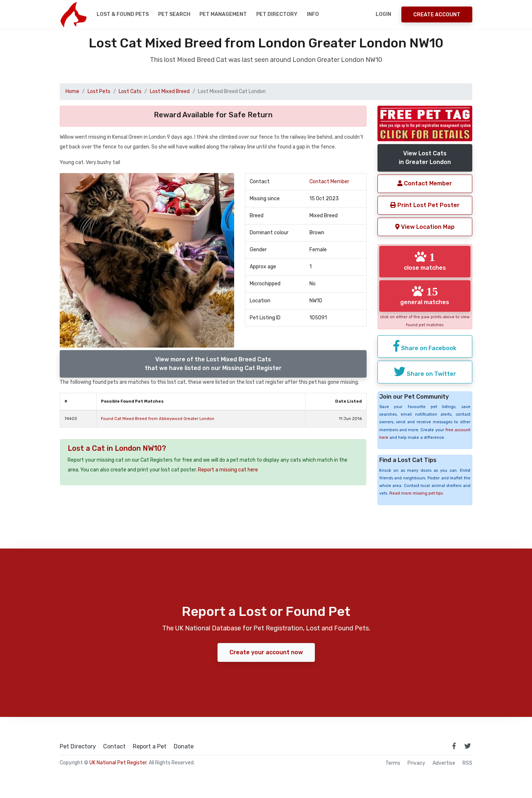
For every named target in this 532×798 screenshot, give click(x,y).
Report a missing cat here (228, 470)
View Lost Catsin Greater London (425, 157)
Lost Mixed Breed (170, 91)
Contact (114, 746)
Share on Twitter (430, 373)
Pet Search (174, 14)
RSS (467, 763)
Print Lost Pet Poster (428, 205)
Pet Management (223, 14)
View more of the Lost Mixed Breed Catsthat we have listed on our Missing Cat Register (213, 363)
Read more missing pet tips (416, 493)
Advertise (443, 763)
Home (72, 91)
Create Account (436, 15)
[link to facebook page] (454, 746)
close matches (425, 261)
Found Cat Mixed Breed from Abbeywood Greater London (157, 418)
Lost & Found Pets (123, 14)
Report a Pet (149, 746)
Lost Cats (130, 91)
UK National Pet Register (118, 763)
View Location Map (427, 226)
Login (383, 14)
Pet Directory (276, 14)
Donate (184, 746)
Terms (392, 763)
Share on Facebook (428, 348)
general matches (424, 295)
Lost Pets (99, 91)
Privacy (416, 763)
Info (313, 14)
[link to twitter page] (467, 746)
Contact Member (329, 181)
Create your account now (266, 652)
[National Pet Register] (73, 14)
